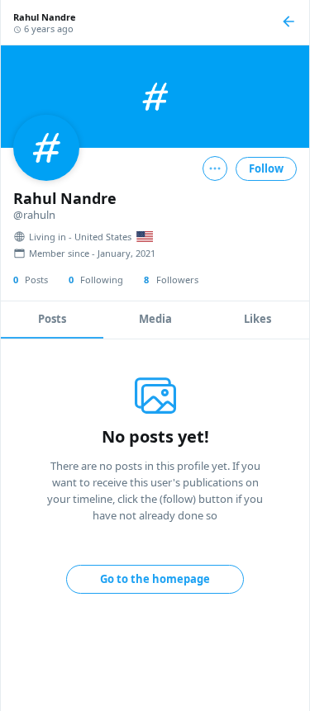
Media (155, 318)
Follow (266, 168)
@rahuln (34, 214)
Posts (52, 318)
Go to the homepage (155, 578)
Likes (257, 318)
